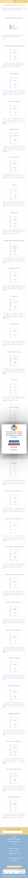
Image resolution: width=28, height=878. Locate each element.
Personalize (14, 447)
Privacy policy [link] (14, 449)
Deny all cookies (14, 444)
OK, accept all (14, 441)
